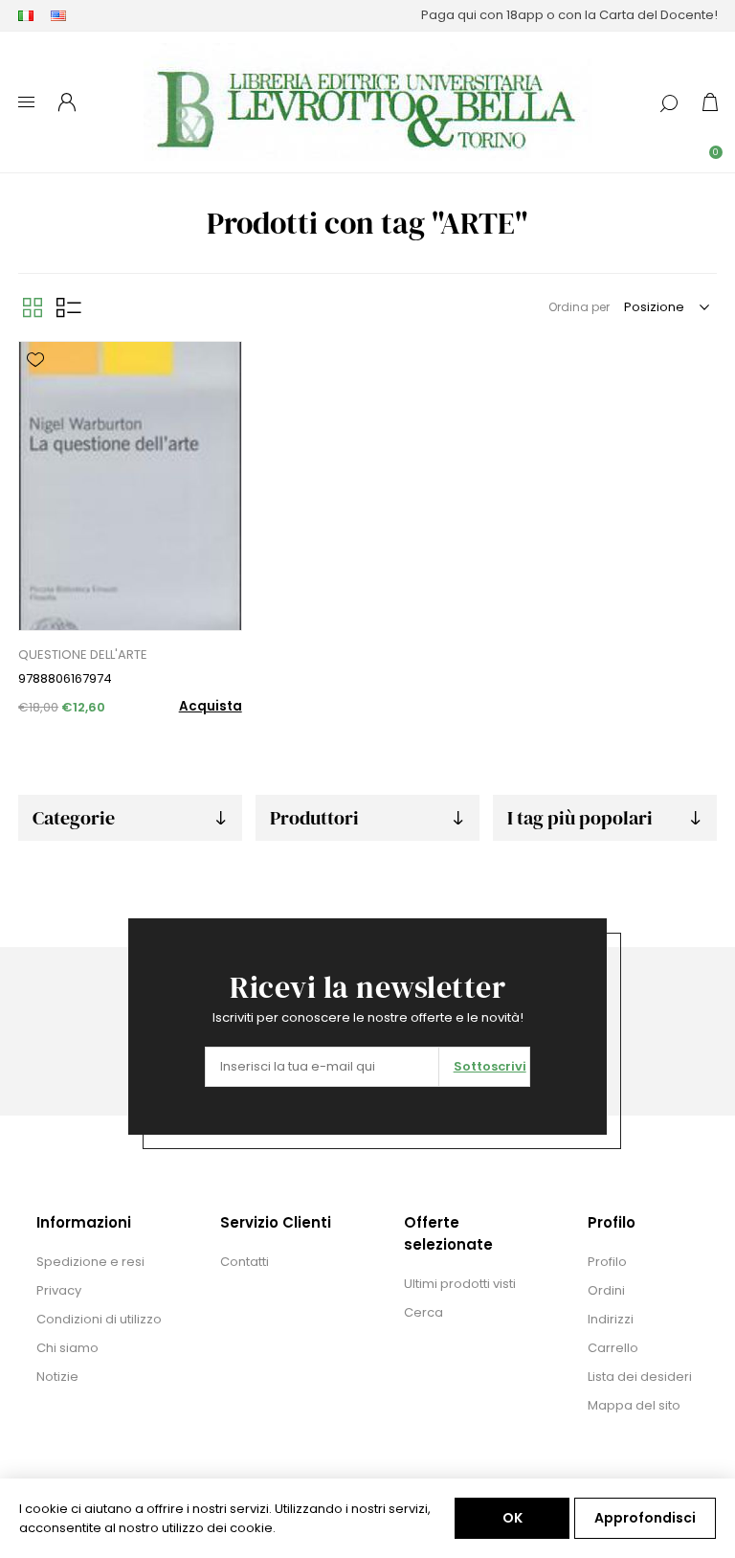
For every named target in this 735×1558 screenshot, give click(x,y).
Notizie (57, 1376)
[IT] (26, 15)
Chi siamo (67, 1348)
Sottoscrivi (490, 1066)
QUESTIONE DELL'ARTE (82, 654)
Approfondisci (645, 1517)
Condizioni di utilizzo (99, 1319)
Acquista (210, 706)
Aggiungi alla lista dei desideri (35, 360)
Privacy (58, 1290)
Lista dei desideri (640, 1376)
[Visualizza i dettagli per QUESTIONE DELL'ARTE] (129, 486)
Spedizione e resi (90, 1262)
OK (512, 1517)
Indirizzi (611, 1319)
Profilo (607, 1262)
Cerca (423, 1312)
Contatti (244, 1262)
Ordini (606, 1290)
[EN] (58, 15)
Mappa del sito (634, 1405)
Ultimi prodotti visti (460, 1284)
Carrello (613, 1348)
